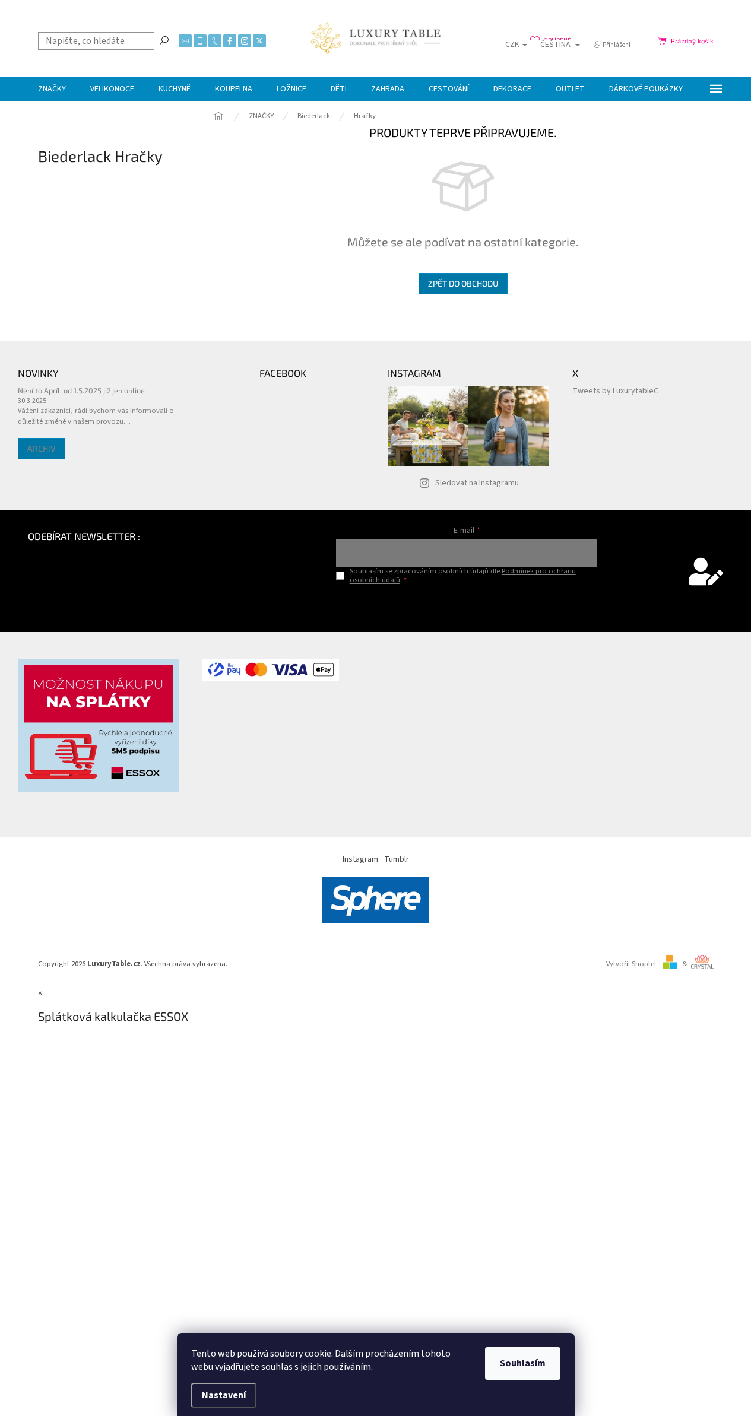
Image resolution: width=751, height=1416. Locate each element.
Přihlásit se (467, 605)
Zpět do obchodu (463, 283)
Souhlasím (523, 1363)
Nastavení (224, 1395)
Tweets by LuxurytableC (615, 391)
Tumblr (396, 859)
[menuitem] (52, 89)
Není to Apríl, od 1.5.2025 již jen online (81, 390)
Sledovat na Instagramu (477, 483)
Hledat (164, 39)
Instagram (360, 859)
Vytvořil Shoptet (631, 963)
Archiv (41, 448)
